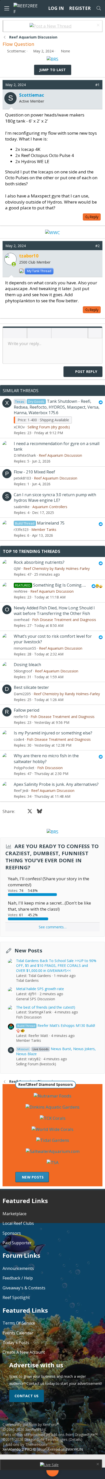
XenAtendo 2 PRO (17, 1449)
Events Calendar (18, 1333)
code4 (19, 739)
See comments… (53, 927)
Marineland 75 (50, 523)
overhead (21, 619)
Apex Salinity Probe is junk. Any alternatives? (56, 784)
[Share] (90, 85)
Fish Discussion (50, 767)
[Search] (98, 8)
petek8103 (22, 478)
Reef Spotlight (16, 1297)
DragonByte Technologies (46, 1439)
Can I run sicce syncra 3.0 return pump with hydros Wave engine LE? (55, 497)
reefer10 (21, 716)
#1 (97, 84)
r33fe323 (21, 529)
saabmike (22, 506)
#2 (97, 245)
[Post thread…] (52, 1471)
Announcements (18, 1268)
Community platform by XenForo (31, 1427)
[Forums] (30, 1473)
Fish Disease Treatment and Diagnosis (64, 619)
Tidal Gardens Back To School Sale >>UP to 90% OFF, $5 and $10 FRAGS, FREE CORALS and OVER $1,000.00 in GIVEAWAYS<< (56, 965)
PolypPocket (24, 767)
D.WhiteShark (25, 455)
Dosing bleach (27, 664)
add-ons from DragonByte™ (74, 1434)
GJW (17, 568)
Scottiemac (16, 51)
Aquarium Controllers (49, 506)
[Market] (75, 1473)
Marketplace (15, 1213)
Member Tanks (43, 529)
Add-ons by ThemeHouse (27, 1444)
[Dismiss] (97, 25)
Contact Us (27, 1395)
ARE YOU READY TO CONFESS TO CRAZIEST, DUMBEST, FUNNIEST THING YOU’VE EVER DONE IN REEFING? (52, 857)
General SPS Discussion (35, 998)
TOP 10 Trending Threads (31, 551)
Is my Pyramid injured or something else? (53, 733)
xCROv (19, 427)
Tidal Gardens (27, 980)
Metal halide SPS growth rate (40, 988)
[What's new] (92, 1473)
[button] (8, 333)
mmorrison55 (25, 648)
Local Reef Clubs (18, 1223)
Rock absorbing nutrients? (39, 562)
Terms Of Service (19, 1323)
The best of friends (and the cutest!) (45, 1007)
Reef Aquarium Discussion (60, 455)
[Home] (13, 1473)
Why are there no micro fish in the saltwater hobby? (46, 758)
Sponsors (12, 1233)
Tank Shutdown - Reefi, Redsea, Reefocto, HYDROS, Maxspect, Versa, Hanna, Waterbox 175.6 (56, 406)
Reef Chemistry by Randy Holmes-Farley (56, 568)
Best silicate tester (31, 687)
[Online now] (14, 264)
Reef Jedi (21, 790)
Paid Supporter (17, 1243)
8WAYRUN (74, 1449)
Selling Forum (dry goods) (49, 427)
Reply (93, 216)
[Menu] (6, 8)
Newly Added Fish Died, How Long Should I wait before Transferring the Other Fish (54, 610)
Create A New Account (24, 1352)
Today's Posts (16, 1342)
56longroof (23, 671)
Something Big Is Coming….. (59, 585)
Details (75, 1439)
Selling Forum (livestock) (36, 1064)
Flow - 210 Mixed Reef (34, 472)
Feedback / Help (18, 1278)
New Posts (28, 950)
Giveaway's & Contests (24, 1288)
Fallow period (26, 710)
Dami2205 (22, 693)
